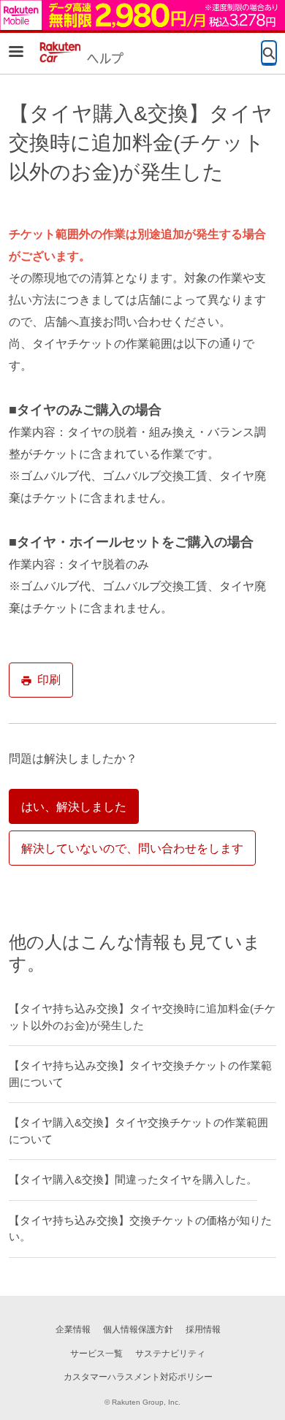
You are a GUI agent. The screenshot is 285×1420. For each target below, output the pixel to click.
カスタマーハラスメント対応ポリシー (138, 1377)
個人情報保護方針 (138, 1329)
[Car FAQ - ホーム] (79, 52)
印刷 (49, 679)
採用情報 (203, 1329)
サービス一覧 (96, 1353)
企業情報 (73, 1329)
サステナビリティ (170, 1353)
